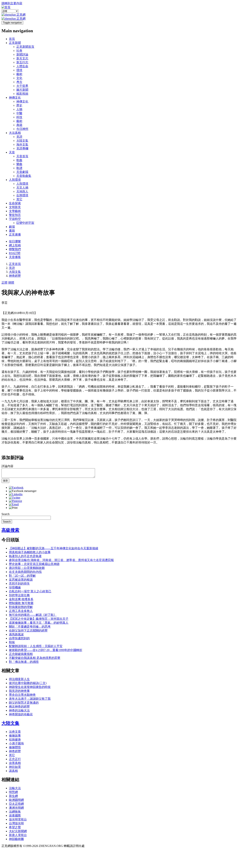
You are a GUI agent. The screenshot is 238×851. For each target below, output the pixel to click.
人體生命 (22, 66)
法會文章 (15, 731)
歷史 (19, 105)
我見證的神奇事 (19, 690)
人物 (19, 109)
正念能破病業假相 (21, 654)
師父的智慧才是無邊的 (24, 702)
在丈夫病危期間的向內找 (25, 571)
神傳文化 (15, 97)
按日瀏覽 (15, 241)
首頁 (12, 38)
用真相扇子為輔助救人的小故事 (30, 552)
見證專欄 (22, 148)
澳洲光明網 (16, 807)
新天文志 (22, 58)
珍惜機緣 (15, 587)
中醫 (19, 113)
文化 (19, 78)
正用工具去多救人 (21, 610)
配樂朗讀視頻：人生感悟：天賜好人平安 (35, 646)
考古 (19, 81)
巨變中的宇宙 (25, 222)
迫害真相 (15, 763)
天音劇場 (22, 171)
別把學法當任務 (19, 595)
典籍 (19, 125)
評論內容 (7, 466)
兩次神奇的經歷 (19, 706)
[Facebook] (16, 487)
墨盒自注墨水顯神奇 (22, 694)
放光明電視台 (18, 819)
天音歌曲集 (23, 175)
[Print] (13, 507)
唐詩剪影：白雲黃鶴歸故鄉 (27, 567)
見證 (19, 136)
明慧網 (13, 792)
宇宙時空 (15, 218)
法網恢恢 (15, 811)
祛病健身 (15, 739)
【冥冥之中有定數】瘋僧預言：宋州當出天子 (38, 618)
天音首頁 (22, 156)
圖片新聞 (22, 89)
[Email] (14, 504)
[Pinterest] (15, 501)
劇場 (12, 226)
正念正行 (15, 759)
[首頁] (5, 7)
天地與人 (22, 191)
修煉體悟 (15, 747)
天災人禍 (22, 187)
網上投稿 (15, 245)
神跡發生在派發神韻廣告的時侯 (30, 687)
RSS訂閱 (14, 253)
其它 (19, 199)
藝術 (19, 74)
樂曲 (19, 164)
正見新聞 (15, 42)
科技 (19, 117)
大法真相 (15, 132)
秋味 (12, 642)
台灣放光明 (16, 823)
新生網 (13, 796)
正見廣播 (15, 234)
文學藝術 (15, 211)
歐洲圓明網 (16, 799)
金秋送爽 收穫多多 (21, 599)
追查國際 (15, 815)
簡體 (11, 282)
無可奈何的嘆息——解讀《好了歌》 (33, 614)
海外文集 (22, 144)
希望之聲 (15, 827)
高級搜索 (10, 530)
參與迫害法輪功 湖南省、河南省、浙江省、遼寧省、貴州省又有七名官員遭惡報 (61, 560)
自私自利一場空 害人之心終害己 (30, 591)
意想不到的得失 (19, 583)
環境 (19, 70)
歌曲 (19, 160)
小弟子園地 (16, 743)
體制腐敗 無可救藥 (21, 603)
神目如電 (15, 766)
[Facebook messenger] (22, 490)
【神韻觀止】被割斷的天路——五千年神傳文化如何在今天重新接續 (53, 548)
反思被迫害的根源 (21, 579)
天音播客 (15, 257)
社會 (19, 50)
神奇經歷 (15, 275)
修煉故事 (15, 735)
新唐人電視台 (18, 835)
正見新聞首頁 (25, 46)
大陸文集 (22, 140)
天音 (12, 152)
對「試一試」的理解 (22, 575)
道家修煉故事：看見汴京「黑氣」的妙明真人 (38, 622)
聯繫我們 (15, 249)
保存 (5, 480)
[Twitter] (14, 497)
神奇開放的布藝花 (21, 714)
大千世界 (22, 85)
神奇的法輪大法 (19, 710)
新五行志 (22, 62)
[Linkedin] (15, 494)
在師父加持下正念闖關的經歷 (28, 630)
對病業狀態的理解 (21, 607)
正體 (4, 282)
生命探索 (15, 203)
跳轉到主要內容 (11, 3)
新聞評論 (22, 54)
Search (5, 514)
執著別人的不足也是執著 (25, 556)
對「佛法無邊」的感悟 (24, 661)
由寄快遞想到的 (19, 638)
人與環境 (15, 179)
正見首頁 (15, 264)
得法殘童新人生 (19, 679)
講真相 (13, 770)
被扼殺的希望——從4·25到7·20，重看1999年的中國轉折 (45, 650)
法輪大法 (15, 788)
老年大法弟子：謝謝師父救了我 (30, 698)
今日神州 (22, 128)
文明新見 (15, 207)
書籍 (12, 230)
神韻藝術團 (16, 839)
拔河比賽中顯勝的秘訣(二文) (27, 683)
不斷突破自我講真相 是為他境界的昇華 (34, 657)
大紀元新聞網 (18, 831)
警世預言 (15, 215)
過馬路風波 (16, 634)
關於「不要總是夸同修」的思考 (30, 626)
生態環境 (22, 195)
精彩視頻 (22, 93)
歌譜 (19, 168)
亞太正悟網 (16, 803)
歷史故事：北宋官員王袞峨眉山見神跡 (34, 564)
